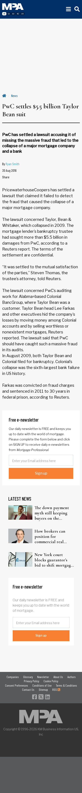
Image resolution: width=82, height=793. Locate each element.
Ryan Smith (12, 164)
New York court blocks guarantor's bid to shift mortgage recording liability (54, 560)
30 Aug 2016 (9, 170)
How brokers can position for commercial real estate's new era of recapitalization (51, 536)
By (10, 164)
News (14, 95)
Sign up (41, 473)
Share (5, 177)
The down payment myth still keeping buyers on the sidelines (52, 513)
